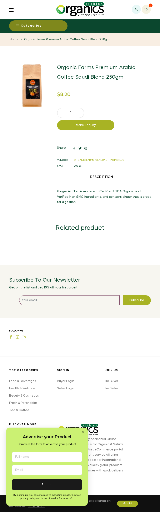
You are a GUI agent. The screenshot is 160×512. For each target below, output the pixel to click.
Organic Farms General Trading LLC (99, 160)
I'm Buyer (111, 381)
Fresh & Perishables (23, 403)
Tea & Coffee (19, 410)
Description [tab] (101, 177)
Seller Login (65, 388)
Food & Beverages (22, 381)
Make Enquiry (86, 125)
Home (14, 39)
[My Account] (136, 9)
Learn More (36, 506)
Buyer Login (65, 381)
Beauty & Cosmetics (24, 395)
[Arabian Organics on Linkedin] (24, 336)
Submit (47, 484)
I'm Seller (111, 388)
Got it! (127, 503)
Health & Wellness (22, 388)
